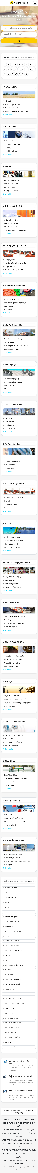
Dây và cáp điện (10, 421)
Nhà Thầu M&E (9, 706)
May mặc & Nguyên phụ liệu (18, 563)
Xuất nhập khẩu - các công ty (14, 616)
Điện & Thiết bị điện (14, 404)
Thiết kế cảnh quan (11, 504)
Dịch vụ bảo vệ (9, 465)
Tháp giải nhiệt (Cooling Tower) (15, 230)
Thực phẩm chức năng (12, 144)
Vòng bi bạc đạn (10, 385)
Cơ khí (7, 907)
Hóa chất (8, 955)
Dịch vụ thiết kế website (20, 1092)
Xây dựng (9, 682)
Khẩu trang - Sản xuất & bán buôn (16, 821)
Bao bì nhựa (8, 306)
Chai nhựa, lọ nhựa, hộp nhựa (15, 303)
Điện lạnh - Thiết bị (11, 220)
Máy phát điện (10, 428)
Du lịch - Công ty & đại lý (13, 537)
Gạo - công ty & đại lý (12, 104)
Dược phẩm (8, 141)
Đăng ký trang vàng (20, 1062)
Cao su (8, 166)
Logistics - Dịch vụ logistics (14, 623)
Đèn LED (7, 501)
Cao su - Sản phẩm (11, 184)
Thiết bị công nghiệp (11, 378)
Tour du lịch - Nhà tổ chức (13, 540)
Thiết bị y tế (8, 147)
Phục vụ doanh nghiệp (15, 721)
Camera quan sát (10, 458)
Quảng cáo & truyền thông (15, 1004)
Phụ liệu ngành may (12, 583)
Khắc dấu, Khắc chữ (12, 746)
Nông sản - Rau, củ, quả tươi (14, 659)
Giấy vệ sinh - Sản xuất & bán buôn (17, 861)
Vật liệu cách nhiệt (11, 227)
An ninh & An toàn (13, 444)
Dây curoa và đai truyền (13, 382)
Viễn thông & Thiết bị (12, 1037)
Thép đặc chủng (10, 782)
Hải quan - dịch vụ (11, 627)
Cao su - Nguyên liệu (11, 180)
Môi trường (9, 975)
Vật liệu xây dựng (11, 1032)
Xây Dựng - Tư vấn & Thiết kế (14, 699)
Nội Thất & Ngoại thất (14, 483)
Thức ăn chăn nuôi (11, 108)
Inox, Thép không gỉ (11, 775)
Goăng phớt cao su (11, 191)
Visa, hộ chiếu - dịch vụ (12, 547)
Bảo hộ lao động (12, 800)
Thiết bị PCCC (9, 468)
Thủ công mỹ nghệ (11, 1018)
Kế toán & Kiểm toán (12, 739)
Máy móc (8, 970)
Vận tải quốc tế (9, 620)
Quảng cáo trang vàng (20, 1077)
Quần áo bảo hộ (10, 825)
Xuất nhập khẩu (12, 602)
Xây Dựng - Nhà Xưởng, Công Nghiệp (17, 702)
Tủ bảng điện (9, 425)
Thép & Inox (10, 761)
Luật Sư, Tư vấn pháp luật (14, 735)
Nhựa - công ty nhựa (11, 299)
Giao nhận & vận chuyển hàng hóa (16, 346)
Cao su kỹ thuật (10, 187)
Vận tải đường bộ (10, 342)
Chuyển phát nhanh (11, 349)
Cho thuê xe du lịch (11, 544)
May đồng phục (10, 580)
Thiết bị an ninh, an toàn (13, 461)
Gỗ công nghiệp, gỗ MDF (14, 270)
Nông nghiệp (11, 87)
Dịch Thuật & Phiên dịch (13, 742)
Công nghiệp (10, 364)
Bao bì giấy (8, 864)
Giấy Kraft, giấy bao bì (12, 858)
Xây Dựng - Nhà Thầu (12, 696)
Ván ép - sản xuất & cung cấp (15, 263)
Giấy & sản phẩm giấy (14, 840)
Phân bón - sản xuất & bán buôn (16, 111)
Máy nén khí (8, 389)
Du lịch (8, 523)
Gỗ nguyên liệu (10, 260)
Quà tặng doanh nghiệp (13, 999)
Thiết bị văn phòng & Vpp (13, 1028)
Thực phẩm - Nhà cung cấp (14, 656)
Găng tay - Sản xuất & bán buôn (15, 818)
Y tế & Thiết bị (11, 127)
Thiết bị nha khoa (10, 151)
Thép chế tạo (9, 785)
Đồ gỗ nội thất (10, 266)
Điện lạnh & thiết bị (13, 206)
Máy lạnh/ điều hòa (11, 223)
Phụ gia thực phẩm (11, 666)
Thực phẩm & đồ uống (14, 642)
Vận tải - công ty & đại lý (13, 339)
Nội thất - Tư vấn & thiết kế (14, 497)
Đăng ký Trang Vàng (13, 1110)
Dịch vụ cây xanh (10, 508)
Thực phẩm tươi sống (12, 663)
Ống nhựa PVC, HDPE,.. (12, 310)
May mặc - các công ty (13, 577)
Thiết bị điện (9, 418)
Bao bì (7, 893)
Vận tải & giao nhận (13, 325)
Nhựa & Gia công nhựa (15, 285)
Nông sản (8, 101)
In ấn (6, 960)
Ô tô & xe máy (9, 994)
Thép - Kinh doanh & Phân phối (15, 778)
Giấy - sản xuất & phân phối (14, 854)
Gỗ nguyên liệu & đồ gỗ (16, 246)
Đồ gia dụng (9, 926)
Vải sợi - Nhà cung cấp (13, 587)
